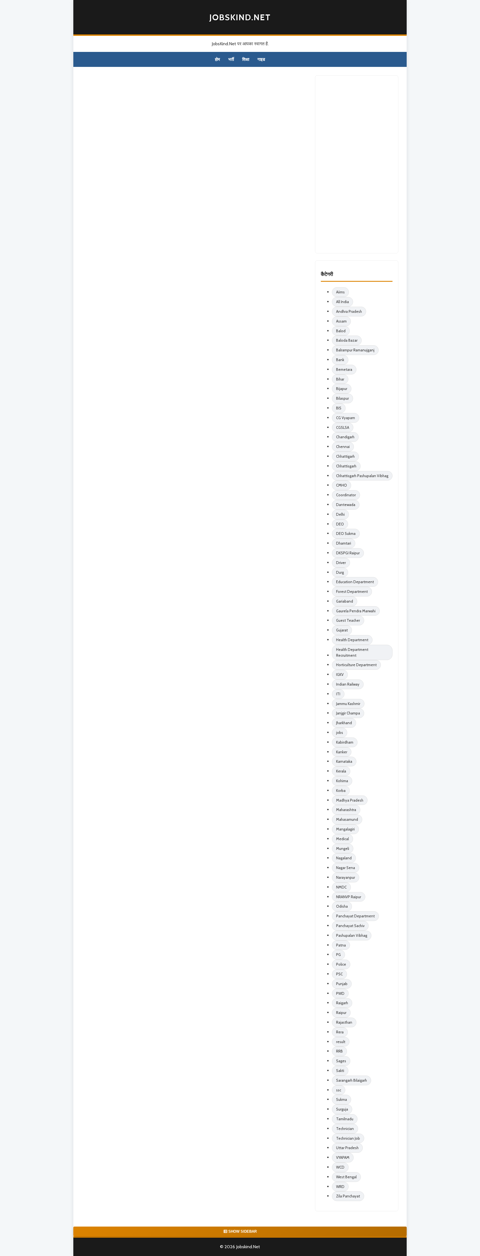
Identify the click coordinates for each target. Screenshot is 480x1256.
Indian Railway (347, 684)
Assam (341, 321)
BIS (338, 408)
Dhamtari (343, 543)
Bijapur (341, 388)
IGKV (340, 674)
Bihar (340, 379)
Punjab (342, 983)
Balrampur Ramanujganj (355, 350)
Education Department (355, 582)
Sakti (340, 1070)
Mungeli (342, 848)
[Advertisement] (356, 164)
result (340, 1041)
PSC (339, 974)
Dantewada (345, 504)
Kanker (341, 752)
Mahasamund (347, 819)
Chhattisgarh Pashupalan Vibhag (362, 476)
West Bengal (346, 1177)
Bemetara (344, 369)
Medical (342, 839)
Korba (341, 790)
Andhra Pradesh (349, 311)
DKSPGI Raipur (348, 553)
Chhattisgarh (346, 466)
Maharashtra (346, 809)
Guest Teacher (348, 620)
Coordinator (346, 495)
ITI (338, 694)
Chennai (343, 446)
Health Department (352, 640)
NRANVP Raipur (348, 897)
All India (342, 301)
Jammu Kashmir (348, 703)
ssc (338, 1090)
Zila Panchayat (348, 1196)
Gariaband (344, 601)
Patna (341, 945)
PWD (340, 993)
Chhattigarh (345, 456)
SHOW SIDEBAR (242, 1231)
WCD (340, 1167)
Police (341, 964)
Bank (340, 360)
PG (338, 954)
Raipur (341, 1012)
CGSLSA (342, 427)
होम (217, 59)
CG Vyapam (345, 418)
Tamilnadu (344, 1119)
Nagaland (344, 858)
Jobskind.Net (240, 17)
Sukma (341, 1099)
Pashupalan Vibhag (351, 935)
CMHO (341, 485)
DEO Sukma (346, 533)
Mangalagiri (345, 829)
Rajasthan (344, 1022)
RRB (339, 1051)
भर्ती (231, 59)
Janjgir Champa (348, 713)
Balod (341, 331)
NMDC (341, 887)
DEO (340, 524)
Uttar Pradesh (347, 1148)
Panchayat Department (355, 916)
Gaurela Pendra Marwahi (356, 611)
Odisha (342, 906)
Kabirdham (344, 742)
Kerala (341, 771)
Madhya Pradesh (349, 800)
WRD (340, 1186)
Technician (345, 1128)
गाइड (261, 59)
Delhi (340, 514)
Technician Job (348, 1138)
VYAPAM (342, 1157)
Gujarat (342, 630)
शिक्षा (245, 59)
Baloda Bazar (347, 340)
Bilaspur (342, 398)
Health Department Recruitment (352, 652)
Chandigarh (345, 437)
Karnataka (344, 761)
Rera (340, 1032)
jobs (339, 732)
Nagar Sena (345, 867)
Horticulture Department (356, 665)
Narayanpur (345, 877)
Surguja (342, 1109)
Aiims (340, 292)
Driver (341, 562)
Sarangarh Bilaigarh (351, 1080)
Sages (341, 1061)
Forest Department (352, 591)
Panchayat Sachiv (350, 925)
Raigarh (342, 1003)
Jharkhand (344, 723)
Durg (340, 572)
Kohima (342, 781)
